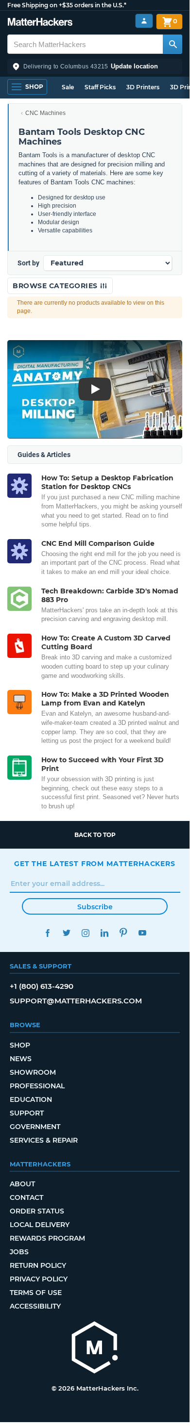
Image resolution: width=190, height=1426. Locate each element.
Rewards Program (47, 1238)
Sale (68, 87)
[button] (94, 66)
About (22, 1184)
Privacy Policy (39, 1279)
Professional (37, 1086)
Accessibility (35, 1306)
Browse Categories (56, 285)
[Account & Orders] (144, 21)
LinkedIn (104, 932)
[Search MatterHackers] (172, 44)
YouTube (142, 932)
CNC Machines (45, 113)
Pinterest (123, 932)
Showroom (33, 1072)
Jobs (19, 1251)
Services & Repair (44, 1140)
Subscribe (95, 906)
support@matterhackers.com (76, 1000)
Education (31, 1099)
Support (27, 1113)
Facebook (47, 932)
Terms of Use (36, 1292)
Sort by (28, 263)
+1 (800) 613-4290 (41, 986)
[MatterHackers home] (40, 23)
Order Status (37, 1211)
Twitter (66, 932)
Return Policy (38, 1265)
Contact (26, 1197)
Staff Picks (100, 87)
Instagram (85, 932)
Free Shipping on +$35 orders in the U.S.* (66, 5)
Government (35, 1126)
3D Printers (142, 87)
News (21, 1058)
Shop (20, 1045)
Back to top (95, 834)
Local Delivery (39, 1224)
